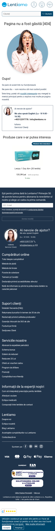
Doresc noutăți (27, 218)
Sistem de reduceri (10, 354)
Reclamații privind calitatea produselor (18, 317)
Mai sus (37, 493)
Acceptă (6, 527)
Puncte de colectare (10, 272)
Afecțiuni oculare (9, 395)
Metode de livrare (9, 268)
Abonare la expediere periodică (15, 345)
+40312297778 (21, 119)
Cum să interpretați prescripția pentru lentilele (21, 391)
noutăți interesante (28, 93)
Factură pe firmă (9, 326)
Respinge (19, 527)
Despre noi (6, 419)
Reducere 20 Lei (9, 358)
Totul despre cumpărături (13, 259)
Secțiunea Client (9, 330)
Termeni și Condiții (10, 277)
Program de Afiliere (10, 367)
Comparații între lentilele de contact (17, 404)
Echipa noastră (8, 423)
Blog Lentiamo (8, 428)
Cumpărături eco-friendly (12, 376)
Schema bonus (8, 349)
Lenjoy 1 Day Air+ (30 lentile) (28, 169)
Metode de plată (9, 263)
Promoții (5, 372)
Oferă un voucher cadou (12, 363)
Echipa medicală (9, 400)
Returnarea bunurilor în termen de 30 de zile (21, 312)
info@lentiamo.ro (38, 119)
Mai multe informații (35, 524)
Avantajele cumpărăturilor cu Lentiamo (19, 432)
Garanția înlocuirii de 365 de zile (16, 321)
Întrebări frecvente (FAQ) (12, 308)
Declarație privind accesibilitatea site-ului (19, 281)
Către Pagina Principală (23, 493)
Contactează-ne (9, 437)
